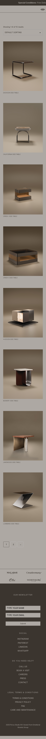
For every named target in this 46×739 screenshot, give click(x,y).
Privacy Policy (23, 702)
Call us (23, 666)
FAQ (23, 706)
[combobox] (23, 32)
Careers (23, 674)
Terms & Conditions (23, 698)
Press (23, 678)
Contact (23, 682)
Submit (23, 623)
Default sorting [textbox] (13, 32)
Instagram (23, 639)
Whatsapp (23, 651)
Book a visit (23, 670)
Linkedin (23, 647)
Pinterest (23, 643)
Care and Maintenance (23, 710)
